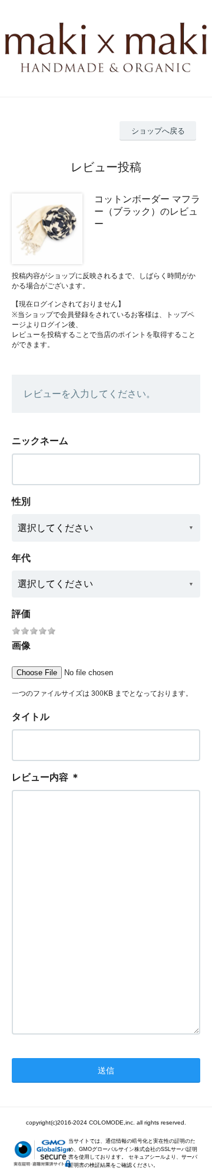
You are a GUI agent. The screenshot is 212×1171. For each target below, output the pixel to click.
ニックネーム (40, 441)
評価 (21, 614)
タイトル (30, 717)
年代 (21, 558)
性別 (21, 501)
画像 (21, 645)
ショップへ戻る (158, 130)
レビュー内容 (40, 777)
